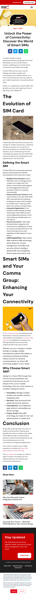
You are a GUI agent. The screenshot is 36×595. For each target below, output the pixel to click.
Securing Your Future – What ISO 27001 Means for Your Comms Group (18, 523)
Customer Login (29, 2)
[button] (31, 7)
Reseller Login (17, 2)
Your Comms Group (11, 333)
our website (10, 454)
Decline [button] (22, 591)
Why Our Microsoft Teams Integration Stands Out (13, 498)
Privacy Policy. (26, 580)
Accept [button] (14, 591)
